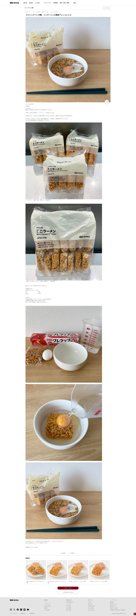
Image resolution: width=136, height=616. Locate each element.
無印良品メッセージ (114, 604)
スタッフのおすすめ (30, 104)
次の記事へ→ (72, 553)
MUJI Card (90, 604)
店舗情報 (46, 600)
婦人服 (25, 2)
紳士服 (31, 2)
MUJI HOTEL (68, 610)
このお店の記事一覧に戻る (68, 592)
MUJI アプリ (90, 600)
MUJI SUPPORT (47, 606)
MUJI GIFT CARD (91, 606)
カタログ (89, 602)
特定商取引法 (32, 613)
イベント (46, 602)
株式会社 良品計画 (114, 608)
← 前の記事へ (63, 553)
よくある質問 (46, 610)
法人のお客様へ (91, 608)
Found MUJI (68, 606)
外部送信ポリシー (24, 613)
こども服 (37, 2)
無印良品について (113, 606)
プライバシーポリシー (14, 613)
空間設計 (46, 608)
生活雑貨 (55, 2)
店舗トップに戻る (68, 588)
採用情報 (111, 602)
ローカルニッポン (47, 604)
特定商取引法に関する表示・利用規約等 (117, 610)
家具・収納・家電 (64, 2)
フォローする (106, 7)
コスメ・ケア (47, 2)
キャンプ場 (68, 604)
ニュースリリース (113, 600)
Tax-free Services (91, 610)
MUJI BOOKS (68, 608)
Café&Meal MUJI (69, 602)
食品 (75, 2)
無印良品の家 (68, 600)
